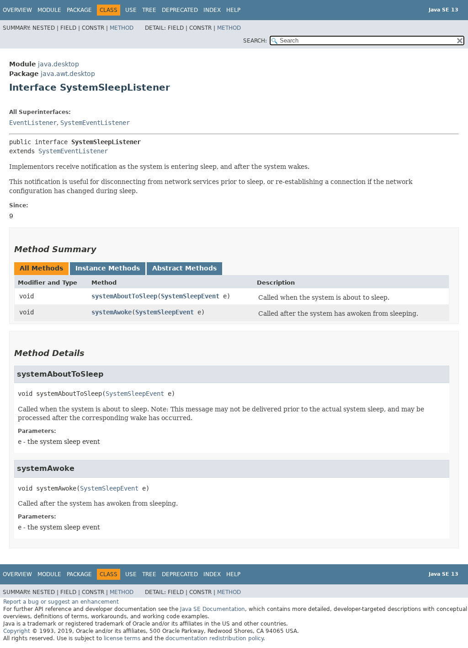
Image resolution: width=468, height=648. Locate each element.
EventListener (33, 122)
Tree (149, 10)
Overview (17, 10)
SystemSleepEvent (190, 296)
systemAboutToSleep (124, 296)
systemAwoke (111, 312)
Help (233, 10)
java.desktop (58, 64)
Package (79, 10)
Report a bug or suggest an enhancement (61, 602)
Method (121, 28)
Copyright (16, 631)
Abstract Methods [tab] (184, 268)
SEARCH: (255, 41)
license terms (122, 638)
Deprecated (180, 10)
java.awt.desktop (68, 73)
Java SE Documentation (212, 609)
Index (212, 10)
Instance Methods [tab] (107, 268)
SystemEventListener (95, 122)
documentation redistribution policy (214, 638)
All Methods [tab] (41, 268)
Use (131, 10)
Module (49, 10)
